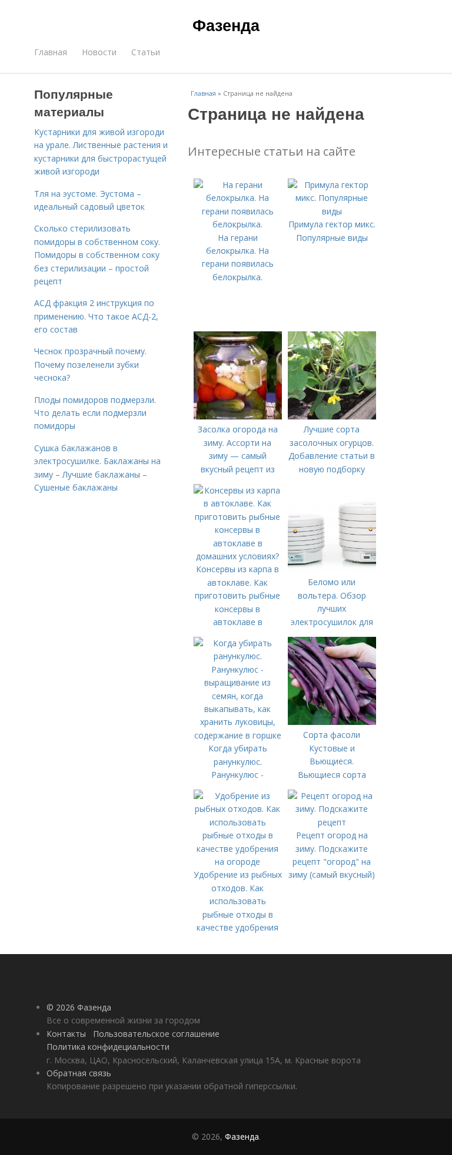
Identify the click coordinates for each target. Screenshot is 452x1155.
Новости (99, 52)
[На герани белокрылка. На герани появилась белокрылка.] (238, 224)
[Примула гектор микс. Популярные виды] (332, 211)
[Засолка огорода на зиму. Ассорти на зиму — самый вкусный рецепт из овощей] (238, 416)
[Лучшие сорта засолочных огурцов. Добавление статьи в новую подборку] (332, 416)
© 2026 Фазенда (78, 1007)
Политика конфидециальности (108, 1046)
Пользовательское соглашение (156, 1033)
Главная (50, 52)
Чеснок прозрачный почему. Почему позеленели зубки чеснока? (90, 364)
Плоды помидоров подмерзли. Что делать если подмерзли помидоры (95, 413)
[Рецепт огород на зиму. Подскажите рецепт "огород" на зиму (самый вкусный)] (332, 822)
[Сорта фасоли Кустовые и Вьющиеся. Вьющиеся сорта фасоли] (332, 721)
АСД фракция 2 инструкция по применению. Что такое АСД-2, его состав (96, 316)
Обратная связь (78, 1073)
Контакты (66, 1033)
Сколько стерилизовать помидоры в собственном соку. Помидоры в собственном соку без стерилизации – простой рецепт (97, 255)
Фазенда (226, 25)
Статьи (145, 52)
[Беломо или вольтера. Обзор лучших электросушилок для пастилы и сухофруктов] (332, 569)
